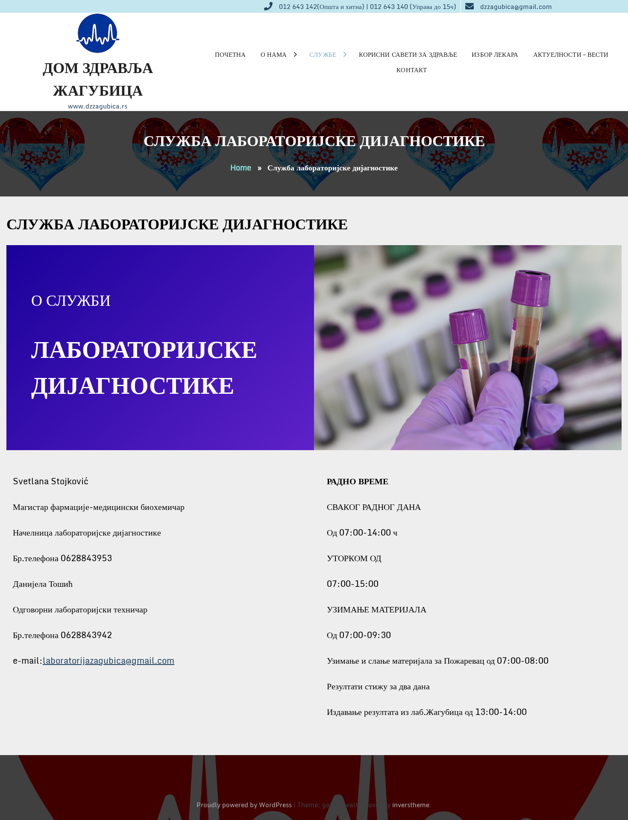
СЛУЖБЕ (322, 54)
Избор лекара (495, 54)
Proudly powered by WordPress (245, 805)
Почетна (230, 54)
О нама (274, 54)
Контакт (411, 69)
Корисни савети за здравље (408, 54)
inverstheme (410, 805)
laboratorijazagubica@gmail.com (108, 660)
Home (240, 167)
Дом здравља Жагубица (98, 78)
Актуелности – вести (571, 54)
